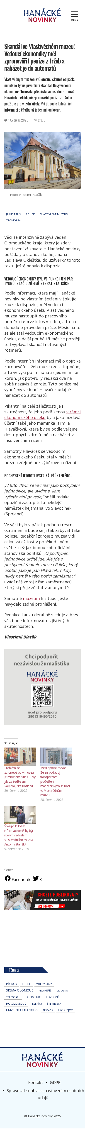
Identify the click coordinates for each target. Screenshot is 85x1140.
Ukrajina (62, 990)
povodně (52, 997)
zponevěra (13, 220)
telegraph (13, 997)
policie (30, 214)
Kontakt (35, 1082)
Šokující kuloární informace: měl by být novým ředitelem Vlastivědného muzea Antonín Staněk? (18, 835)
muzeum (31, 598)
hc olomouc (16, 1003)
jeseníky (37, 1003)
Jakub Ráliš (13, 214)
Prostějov (65, 1010)
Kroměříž (45, 990)
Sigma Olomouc (20, 990)
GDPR (55, 1082)
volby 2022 (44, 984)
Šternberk (54, 1003)
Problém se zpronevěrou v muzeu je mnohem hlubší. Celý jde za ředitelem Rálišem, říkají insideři (19, 777)
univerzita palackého (22, 1010)
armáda (48, 1010)
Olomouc (33, 997)
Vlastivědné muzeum (54, 214)
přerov (11, 984)
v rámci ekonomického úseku (42, 414)
